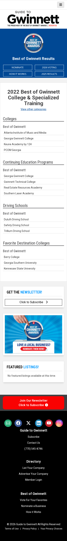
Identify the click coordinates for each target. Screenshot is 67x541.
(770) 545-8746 (33, 448)
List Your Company (34, 467)
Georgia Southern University (20, 262)
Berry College (12, 257)
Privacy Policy (30, 528)
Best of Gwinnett (33, 494)
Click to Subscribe (32, 302)
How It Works (17, 74)
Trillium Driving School (17, 230)
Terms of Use (12, 528)
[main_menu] (60, 5)
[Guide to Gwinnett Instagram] (59, 423)
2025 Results (49, 74)
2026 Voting (49, 67)
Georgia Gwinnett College (19, 138)
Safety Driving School (16, 225)
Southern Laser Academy (19, 193)
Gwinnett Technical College (20, 181)
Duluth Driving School (16, 219)
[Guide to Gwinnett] (33, 19)
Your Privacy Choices (51, 528)
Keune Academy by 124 (18, 144)
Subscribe (33, 436)
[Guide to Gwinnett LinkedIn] (38, 423)
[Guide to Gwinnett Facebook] (18, 423)
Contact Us (33, 442)
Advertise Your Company (33, 473)
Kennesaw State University (19, 268)
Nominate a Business (33, 506)
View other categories (33, 109)
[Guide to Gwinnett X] (28, 423)
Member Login (33, 479)
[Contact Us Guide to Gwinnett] (8, 423)
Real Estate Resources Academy (23, 187)
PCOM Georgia (12, 150)
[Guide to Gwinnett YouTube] (49, 423)
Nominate (18, 67)
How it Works (33, 511)
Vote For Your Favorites (33, 500)
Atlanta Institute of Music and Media (25, 132)
